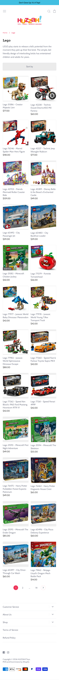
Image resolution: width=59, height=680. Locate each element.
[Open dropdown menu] (52, 606)
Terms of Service (10, 630)
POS (4, 662)
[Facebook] (3, 652)
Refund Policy (9, 637)
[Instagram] (7, 652)
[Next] (43, 588)
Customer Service (11, 607)
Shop (5, 622)
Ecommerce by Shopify (19, 662)
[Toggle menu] (4, 11)
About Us (7, 614)
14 (36, 587)
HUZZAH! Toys (24, 659)
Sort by (29, 66)
